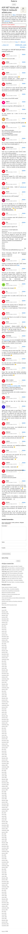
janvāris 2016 (4, 652)
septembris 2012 (5, 705)
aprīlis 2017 (4, 631)
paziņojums (7, 21)
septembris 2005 (5, 851)
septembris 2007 (5, 809)
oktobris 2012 (5, 703)
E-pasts (3, 547)
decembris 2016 (5, 636)
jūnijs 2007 (4, 814)
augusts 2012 (5, 707)
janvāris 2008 (4, 802)
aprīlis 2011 (4, 733)
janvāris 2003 (4, 900)
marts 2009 (4, 777)
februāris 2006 (5, 842)
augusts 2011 (4, 726)
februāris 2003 (5, 899)
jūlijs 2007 (4, 812)
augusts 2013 (5, 689)
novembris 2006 (5, 826)
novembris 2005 (5, 848)
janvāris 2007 (4, 823)
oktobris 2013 (5, 685)
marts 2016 (4, 648)
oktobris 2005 (5, 849)
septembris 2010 (5, 745)
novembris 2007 (5, 805)
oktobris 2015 (5, 657)
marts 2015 (4, 668)
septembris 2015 (5, 659)
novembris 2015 (5, 655)
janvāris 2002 (4, 922)
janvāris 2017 (4, 634)
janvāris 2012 (4, 717)
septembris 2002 (5, 907)
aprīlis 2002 (4, 916)
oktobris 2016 (5, 640)
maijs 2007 (4, 816)
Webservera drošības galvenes (8, 592)
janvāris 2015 (4, 671)
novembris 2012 (5, 701)
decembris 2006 (5, 825)
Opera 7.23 (5, 44)
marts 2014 (4, 682)
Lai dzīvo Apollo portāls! (7, 596)
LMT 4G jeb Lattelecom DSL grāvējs (15, 573)
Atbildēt (23, 54)
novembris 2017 (5, 620)
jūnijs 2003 (4, 892)
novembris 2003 (5, 883)
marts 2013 (4, 696)
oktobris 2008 (5, 786)
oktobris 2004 (5, 863)
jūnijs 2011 (4, 729)
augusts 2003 (5, 888)
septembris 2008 (5, 788)
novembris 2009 (5, 763)
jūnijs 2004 (4, 870)
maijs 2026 (4, 610)
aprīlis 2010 (4, 754)
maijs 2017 (4, 629)
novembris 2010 (5, 742)
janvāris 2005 (4, 860)
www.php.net (23, 187)
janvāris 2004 (4, 879)
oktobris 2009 (5, 765)
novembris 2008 (5, 784)
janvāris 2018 (4, 617)
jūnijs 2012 (4, 708)
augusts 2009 (5, 768)
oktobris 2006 (5, 828)
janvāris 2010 (4, 759)
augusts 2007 (5, 811)
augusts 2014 (5, 680)
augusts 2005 (5, 853)
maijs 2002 (4, 915)
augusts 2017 (5, 624)
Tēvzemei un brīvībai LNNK (13, 385)
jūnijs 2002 (4, 913)
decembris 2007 (5, 804)
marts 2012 (4, 714)
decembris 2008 (5, 782)
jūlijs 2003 (4, 890)
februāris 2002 (5, 920)
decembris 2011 (5, 719)
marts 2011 (4, 735)
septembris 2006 (5, 830)
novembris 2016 (5, 638)
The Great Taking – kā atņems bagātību (15, 567)
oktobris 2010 (5, 744)
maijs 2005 (4, 858)
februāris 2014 (5, 684)
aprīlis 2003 (4, 895)
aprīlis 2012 (4, 712)
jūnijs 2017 (4, 627)
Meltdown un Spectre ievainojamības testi (11, 594)
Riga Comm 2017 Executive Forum (9, 604)
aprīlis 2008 (4, 796)
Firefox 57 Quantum (6, 599)
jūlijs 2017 (4, 625)
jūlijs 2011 (4, 728)
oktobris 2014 (5, 677)
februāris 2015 (5, 670)
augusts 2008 (5, 789)
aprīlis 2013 (4, 694)
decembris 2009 (5, 761)
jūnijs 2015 (4, 663)
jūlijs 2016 (4, 643)
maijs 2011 (4, 731)
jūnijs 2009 (4, 772)
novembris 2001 (5, 925)
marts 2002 (4, 918)
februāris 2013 (5, 698)
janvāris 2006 (4, 844)
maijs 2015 (4, 664)
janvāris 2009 (4, 781)
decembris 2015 (5, 654)
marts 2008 (4, 798)
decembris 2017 (5, 618)
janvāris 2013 (4, 700)
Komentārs (5, 525)
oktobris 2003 (5, 885)
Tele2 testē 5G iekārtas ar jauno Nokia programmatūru (13, 597)
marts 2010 (4, 756)
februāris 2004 (5, 878)
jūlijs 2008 (4, 791)
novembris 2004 (5, 862)
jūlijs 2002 (4, 911)
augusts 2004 (5, 867)
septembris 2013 (5, 687)
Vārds (3, 542)
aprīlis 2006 (4, 839)
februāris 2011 (5, 737)
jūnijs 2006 (4, 835)
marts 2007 (4, 819)
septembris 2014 (5, 678)
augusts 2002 (5, 909)
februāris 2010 (5, 758)
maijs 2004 (4, 872)
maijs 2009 (4, 774)
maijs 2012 (4, 710)
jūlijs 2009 (4, 770)
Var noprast (7, 340)
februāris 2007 (5, 821)
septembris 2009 (5, 766)
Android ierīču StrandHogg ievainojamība (10, 590)
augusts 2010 (5, 747)
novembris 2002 (5, 904)
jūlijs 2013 (4, 691)
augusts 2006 (5, 832)
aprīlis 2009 (4, 775)
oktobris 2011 (4, 722)
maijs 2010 (4, 752)
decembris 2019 (5, 613)
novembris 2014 (5, 675)
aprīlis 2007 (4, 818)
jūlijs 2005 (4, 855)
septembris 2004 (5, 865)
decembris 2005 (5, 846)
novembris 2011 (5, 721)
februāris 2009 (5, 779)
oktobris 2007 (5, 807)
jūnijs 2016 (4, 645)
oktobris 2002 (5, 906)
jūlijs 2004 (4, 869)
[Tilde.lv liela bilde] (14, 25)
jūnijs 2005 (4, 856)
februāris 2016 (5, 650)
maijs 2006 (4, 837)
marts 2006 (4, 841)
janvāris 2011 (4, 738)
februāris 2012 (5, 715)
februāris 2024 (5, 611)
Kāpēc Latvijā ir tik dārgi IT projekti (14, 566)
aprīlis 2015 (4, 666)
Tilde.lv (14, 14)
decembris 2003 (5, 881)
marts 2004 (4, 876)
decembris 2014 (5, 673)
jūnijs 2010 (4, 751)
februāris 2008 (5, 800)
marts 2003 (4, 897)
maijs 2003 (4, 893)
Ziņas (16, 41)
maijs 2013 (4, 692)
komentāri (23, 9)
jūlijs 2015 (4, 661)
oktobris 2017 (5, 622)
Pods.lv (14, 1)
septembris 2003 (5, 886)
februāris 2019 (5, 615)
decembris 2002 (5, 902)
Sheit (18, 265)
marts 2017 (4, 633)
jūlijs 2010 (4, 749)
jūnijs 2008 (4, 793)
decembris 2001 (5, 923)
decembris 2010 (5, 740)
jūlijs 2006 (4, 833)
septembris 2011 (5, 724)
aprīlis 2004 (4, 874)
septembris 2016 (5, 641)
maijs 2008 (4, 795)
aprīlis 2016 (4, 647)
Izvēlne (14, 4)
